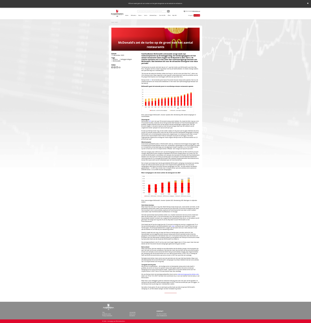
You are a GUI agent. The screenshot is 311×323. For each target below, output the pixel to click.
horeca (115, 59)
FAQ (103, 312)
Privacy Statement (107, 315)
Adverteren (132, 314)
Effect (169, 15)
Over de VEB (162, 15)
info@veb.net (197, 11)
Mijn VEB (174, 15)
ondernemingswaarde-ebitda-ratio (188, 274)
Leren (145, 15)
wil (151, 80)
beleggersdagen (126, 59)
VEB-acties (133, 15)
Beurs (139, 15)
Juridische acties (106, 314)
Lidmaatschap (153, 15)
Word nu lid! (197, 15)
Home (126, 15)
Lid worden (132, 312)
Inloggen (190, 15)
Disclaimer (132, 315)
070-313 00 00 (188, 11)
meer (173, 226)
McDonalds (117, 61)
